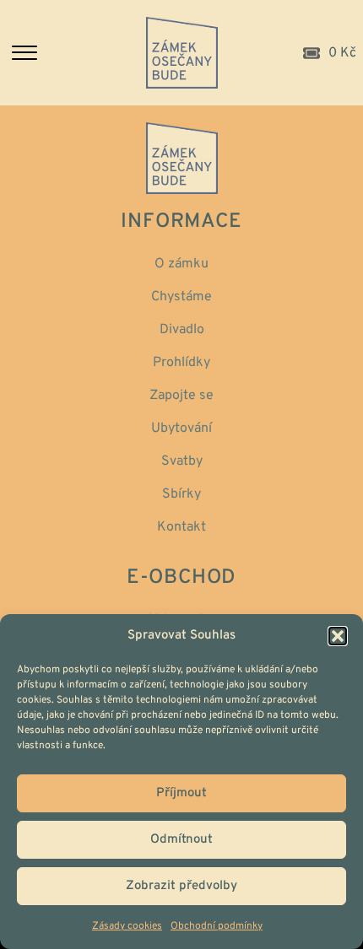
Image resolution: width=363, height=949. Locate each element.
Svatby (182, 461)
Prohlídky (181, 362)
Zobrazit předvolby (181, 886)
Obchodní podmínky (217, 926)
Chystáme (181, 296)
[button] (337, 636)
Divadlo (182, 329)
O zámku (181, 264)
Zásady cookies (127, 926)
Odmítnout (181, 840)
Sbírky (181, 494)
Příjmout (181, 793)
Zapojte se (181, 395)
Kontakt (181, 527)
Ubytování (181, 428)
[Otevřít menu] (68, 53)
